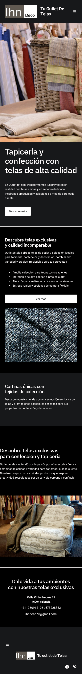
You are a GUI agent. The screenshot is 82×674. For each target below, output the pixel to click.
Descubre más (18, 211)
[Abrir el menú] (74, 11)
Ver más (41, 299)
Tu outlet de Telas (52, 11)
